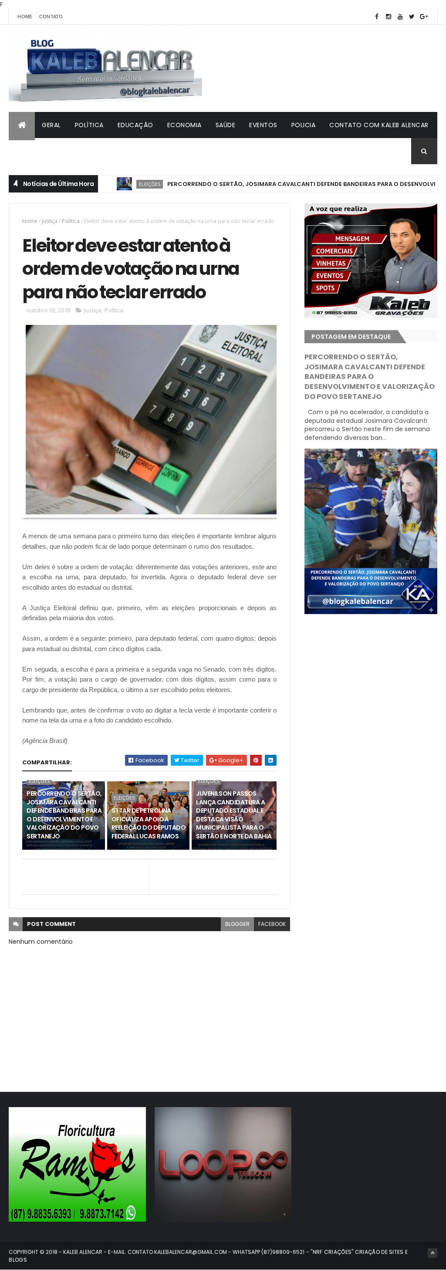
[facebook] (377, 16)
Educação (135, 125)
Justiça (49, 221)
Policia (303, 125)
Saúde (226, 125)
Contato (51, 16)
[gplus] (424, 16)
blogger (237, 924)
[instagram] (388, 16)
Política (89, 125)
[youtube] (400, 16)
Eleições (121, 184)
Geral (51, 125)
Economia (184, 125)
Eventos (263, 125)
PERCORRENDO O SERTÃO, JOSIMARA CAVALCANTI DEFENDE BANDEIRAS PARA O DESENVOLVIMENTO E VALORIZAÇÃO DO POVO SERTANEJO (64, 815)
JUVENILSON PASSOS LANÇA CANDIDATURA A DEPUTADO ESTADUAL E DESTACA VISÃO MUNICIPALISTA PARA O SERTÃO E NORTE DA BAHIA (233, 815)
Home (24, 16)
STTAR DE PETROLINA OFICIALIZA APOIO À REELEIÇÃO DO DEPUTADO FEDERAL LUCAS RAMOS (149, 823)
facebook (272, 924)
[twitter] (412, 16)
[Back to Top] (432, 1253)
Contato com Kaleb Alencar (379, 125)
